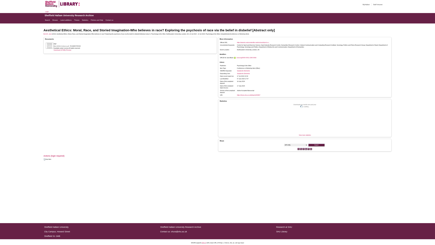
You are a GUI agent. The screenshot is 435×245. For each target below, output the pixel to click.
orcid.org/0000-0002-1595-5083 (246, 58)
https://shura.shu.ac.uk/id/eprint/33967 (248, 95)
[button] (44, 159)
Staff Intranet (377, 4)
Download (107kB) (59, 50)
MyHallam (366, 4)
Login (47, 11)
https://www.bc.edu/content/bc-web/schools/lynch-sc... (253, 42)
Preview (68, 50)
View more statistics (305, 135)
